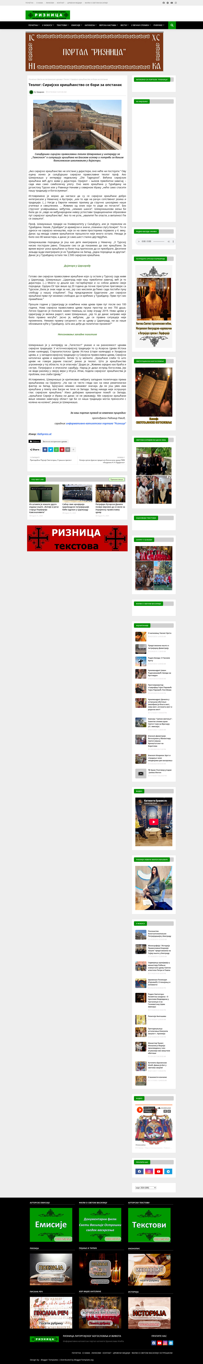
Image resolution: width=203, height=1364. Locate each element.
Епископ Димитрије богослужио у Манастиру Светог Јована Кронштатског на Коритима (159, 741)
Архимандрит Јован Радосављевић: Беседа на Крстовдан (159, 672)
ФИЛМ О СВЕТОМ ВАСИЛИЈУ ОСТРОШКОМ (152, 1353)
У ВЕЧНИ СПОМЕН (140, 25)
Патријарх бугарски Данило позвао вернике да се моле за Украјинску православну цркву (110, 508)
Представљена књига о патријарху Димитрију (158, 646)
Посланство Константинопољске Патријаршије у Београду (159, 933)
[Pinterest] (62, 449)
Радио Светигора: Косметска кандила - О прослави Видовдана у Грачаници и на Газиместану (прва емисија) (158, 1000)
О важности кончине (157, 1077)
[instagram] (149, 1171)
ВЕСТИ (124, 25)
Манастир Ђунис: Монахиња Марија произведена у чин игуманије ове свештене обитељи (159, 1048)
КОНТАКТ (61, 3)
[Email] (67, 449)
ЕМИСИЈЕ (75, 25)
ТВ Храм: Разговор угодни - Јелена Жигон (160, 771)
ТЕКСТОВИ (62, 25)
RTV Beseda (139, 1148)
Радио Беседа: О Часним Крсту (159, 659)
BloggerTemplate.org (83, 1359)
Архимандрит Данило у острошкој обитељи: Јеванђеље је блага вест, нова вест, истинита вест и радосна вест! (160, 704)
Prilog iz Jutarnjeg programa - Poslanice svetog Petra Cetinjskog (165, 1148)
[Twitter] (50, 449)
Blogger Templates (49, 1359)
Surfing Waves (172, 87)
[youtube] (159, 1171)
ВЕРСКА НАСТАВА (107, 25)
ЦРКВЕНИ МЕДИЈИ (74, 3)
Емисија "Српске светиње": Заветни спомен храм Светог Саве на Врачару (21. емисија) (160, 723)
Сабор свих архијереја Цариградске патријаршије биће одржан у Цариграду (75, 507)
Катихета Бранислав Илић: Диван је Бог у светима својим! (157, 1065)
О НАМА (39, 3)
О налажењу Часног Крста (159, 633)
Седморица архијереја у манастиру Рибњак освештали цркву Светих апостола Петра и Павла (159, 966)
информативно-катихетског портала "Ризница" (96, 423)
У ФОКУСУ (47, 25)
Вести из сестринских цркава (49, 79)
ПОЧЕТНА (30, 3)
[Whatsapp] (56, 449)
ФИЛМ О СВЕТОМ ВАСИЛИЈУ (96, 3)
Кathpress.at (44, 434)
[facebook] (139, 1171)
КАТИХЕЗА (90, 25)
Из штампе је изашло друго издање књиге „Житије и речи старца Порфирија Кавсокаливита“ (44, 508)
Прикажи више (116, 479)
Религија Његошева (157, 1016)
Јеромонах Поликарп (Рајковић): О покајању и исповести (159, 982)
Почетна (32, 79)
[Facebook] (45, 449)
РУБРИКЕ (158, 25)
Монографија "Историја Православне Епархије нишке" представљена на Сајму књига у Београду (159, 949)
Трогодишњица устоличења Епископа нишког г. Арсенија (158, 1031)
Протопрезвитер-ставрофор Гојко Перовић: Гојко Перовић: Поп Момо (160, 687)
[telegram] (168, 1171)
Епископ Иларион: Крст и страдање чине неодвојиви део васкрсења (160, 758)
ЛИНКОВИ (50, 3)
